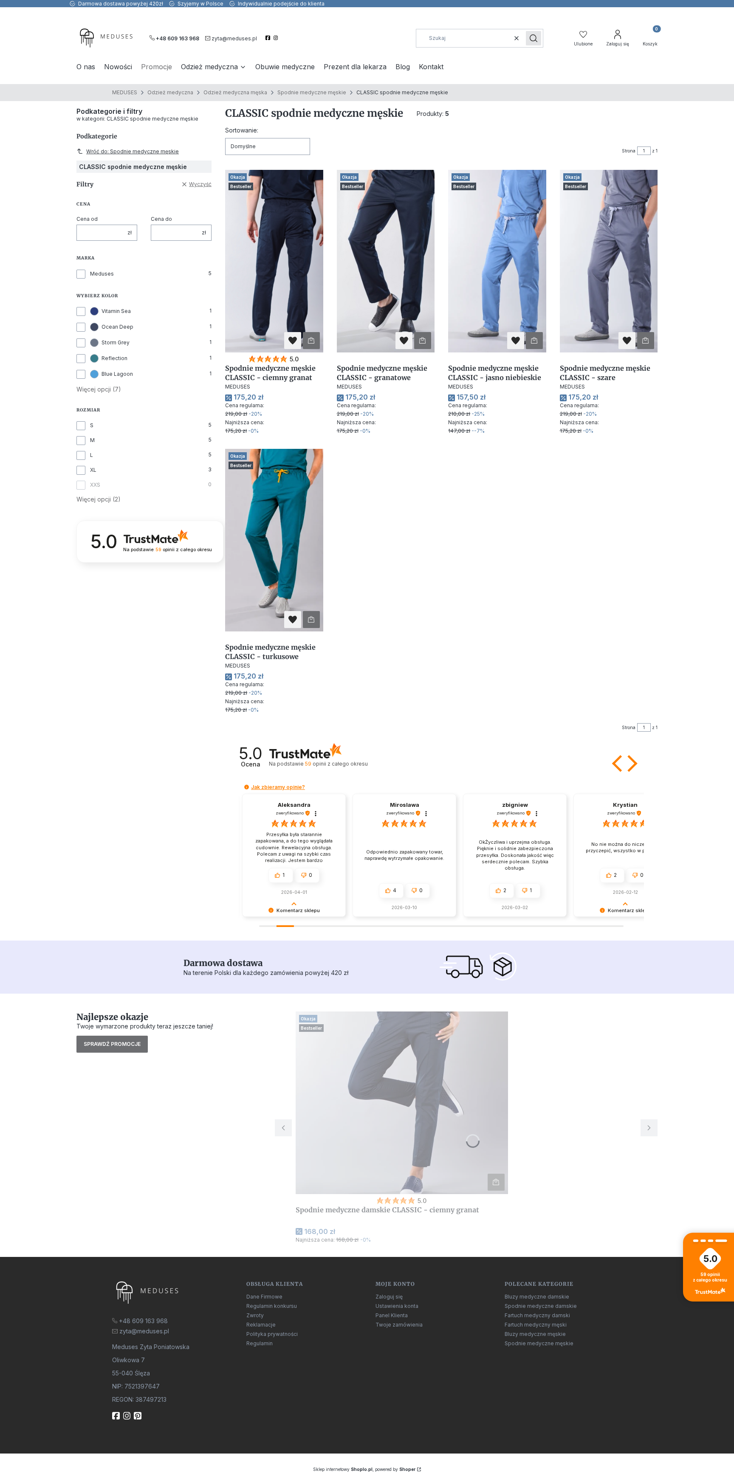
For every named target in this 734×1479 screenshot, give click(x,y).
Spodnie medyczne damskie (541, 1306)
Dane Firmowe (264, 1296)
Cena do (161, 219)
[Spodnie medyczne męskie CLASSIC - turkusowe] (274, 540)
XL (93, 470)
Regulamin (259, 1343)
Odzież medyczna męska (235, 92)
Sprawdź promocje (112, 1044)
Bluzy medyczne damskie (537, 1296)
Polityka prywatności (272, 1334)
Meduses (102, 273)
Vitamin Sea (116, 311)
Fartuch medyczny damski (537, 1315)
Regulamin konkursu (271, 1306)
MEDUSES (124, 92)
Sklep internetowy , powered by (364, 1469)
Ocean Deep (117, 327)
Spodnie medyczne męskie (311, 92)
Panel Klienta (391, 1315)
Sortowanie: (241, 130)
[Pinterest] (138, 1415)
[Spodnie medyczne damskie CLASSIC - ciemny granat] (402, 1102)
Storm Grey (116, 342)
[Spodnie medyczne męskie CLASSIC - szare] (609, 261)
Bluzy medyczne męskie (535, 1334)
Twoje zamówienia (399, 1324)
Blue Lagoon (117, 374)
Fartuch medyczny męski (536, 1324)
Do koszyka (311, 340)
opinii (336, 764)
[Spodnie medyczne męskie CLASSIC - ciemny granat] (274, 261)
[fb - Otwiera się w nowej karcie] (116, 1415)
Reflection (114, 358)
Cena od (87, 219)
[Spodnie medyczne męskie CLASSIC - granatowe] (386, 261)
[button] (533, 38)
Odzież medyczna (170, 92)
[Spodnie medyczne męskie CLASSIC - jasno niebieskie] (497, 261)
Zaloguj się (389, 1296)
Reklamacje (261, 1324)
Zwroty (255, 1315)
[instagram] (277, 37)
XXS (95, 485)
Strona (628, 150)
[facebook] (268, 37)
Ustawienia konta (396, 1306)
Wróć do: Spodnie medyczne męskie (132, 151)
